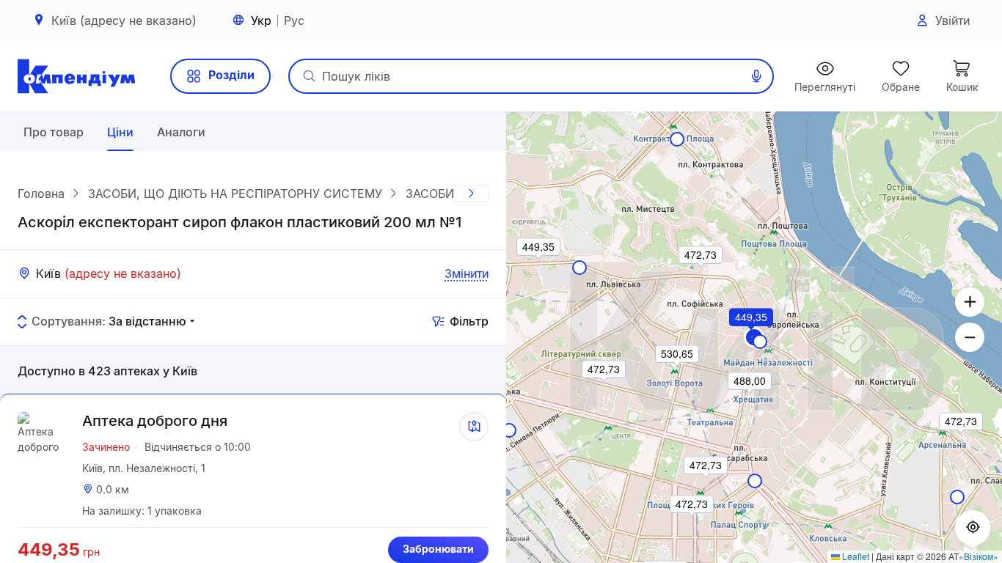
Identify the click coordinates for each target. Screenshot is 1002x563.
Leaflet (854, 556)
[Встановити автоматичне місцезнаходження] (972, 527)
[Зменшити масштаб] (969, 337)
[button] (752, 337)
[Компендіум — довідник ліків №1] (76, 76)
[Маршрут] (474, 426)
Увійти (952, 20)
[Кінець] (471, 193)
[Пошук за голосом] (756, 76)
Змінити (467, 273)
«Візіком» (978, 556)
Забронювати (438, 548)
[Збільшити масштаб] (969, 302)
